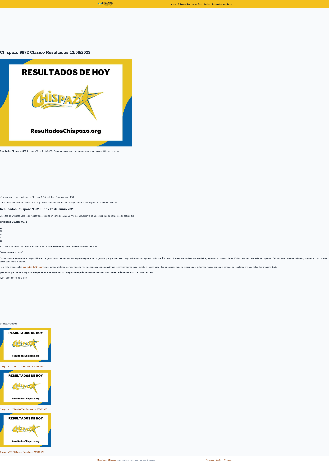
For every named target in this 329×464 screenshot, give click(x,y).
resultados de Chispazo (33, 267)
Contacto (228, 460)
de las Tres (197, 4)
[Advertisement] (164, 28)
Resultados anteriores (222, 4)
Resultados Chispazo (106, 460)
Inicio (173, 4)
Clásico (207, 4)
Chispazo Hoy (184, 4)
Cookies (219, 460)
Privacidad (210, 460)
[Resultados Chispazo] (109, 4)
